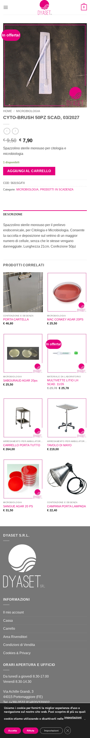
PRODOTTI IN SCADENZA (56, 189)
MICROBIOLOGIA (28, 111)
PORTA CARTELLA (16, 319)
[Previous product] (15, 131)
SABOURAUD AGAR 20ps (20, 380)
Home (7, 111)
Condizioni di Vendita (19, 645)
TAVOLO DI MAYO (59, 445)
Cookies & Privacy (17, 653)
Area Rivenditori (15, 637)
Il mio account (13, 612)
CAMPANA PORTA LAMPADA (66, 506)
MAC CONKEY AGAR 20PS (65, 319)
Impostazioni (51, 730)
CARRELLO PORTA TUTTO (21, 445)
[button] (5, 7)
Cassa (8, 620)
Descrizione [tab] (12, 214)
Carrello (9, 628)
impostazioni (73, 717)
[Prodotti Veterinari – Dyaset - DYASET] (45, 7)
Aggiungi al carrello (29, 171)
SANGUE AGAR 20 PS (18, 506)
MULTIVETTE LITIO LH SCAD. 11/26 (62, 382)
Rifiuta (30, 730)
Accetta (12, 730)
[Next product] (7, 131)
